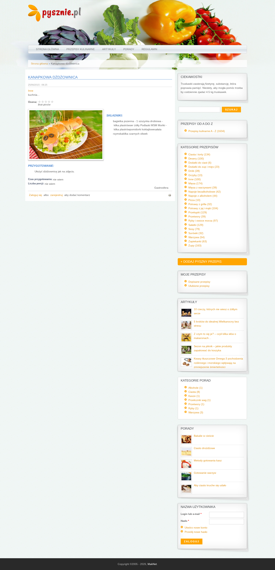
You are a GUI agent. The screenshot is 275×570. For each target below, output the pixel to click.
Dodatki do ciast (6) (199, 162)
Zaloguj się (35, 195)
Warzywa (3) (195, 412)
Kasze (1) (194, 395)
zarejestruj (56, 195)
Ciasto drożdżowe (204, 448)
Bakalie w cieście (204, 435)
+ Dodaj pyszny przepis (201, 261)
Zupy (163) (194, 245)
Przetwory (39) (197, 216)
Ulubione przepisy (199, 285)
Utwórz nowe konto (196, 527)
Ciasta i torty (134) (199, 154)
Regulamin (149, 49)
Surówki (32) (195, 233)
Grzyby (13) (195, 175)
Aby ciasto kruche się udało (210, 485)
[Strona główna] (34, 20)
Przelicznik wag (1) (199, 400)
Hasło (185, 521)
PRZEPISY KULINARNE (80, 49)
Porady (128, 49)
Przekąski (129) (197, 212)
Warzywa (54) (196, 237)
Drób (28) (194, 170)
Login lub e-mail (191, 514)
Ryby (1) (193, 408)
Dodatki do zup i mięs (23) (203, 166)
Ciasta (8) (194, 391)
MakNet (152, 564)
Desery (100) (196, 158)
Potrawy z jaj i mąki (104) (203, 208)
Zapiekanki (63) (197, 241)
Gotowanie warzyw (205, 472)
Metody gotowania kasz (208, 460)
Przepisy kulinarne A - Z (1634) (206, 131)
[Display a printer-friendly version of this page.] (169, 195)
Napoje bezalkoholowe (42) (204, 191)
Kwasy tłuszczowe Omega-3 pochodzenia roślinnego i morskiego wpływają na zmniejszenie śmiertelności (218, 362)
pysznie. (61, 12)
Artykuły (109, 49)
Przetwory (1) (196, 404)
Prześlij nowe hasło (196, 532)
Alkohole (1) (195, 387)
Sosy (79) (194, 229)
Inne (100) (194, 179)
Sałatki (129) (195, 224)
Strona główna (47, 49)
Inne (30, 90)
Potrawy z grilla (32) (200, 204)
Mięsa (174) (195, 183)
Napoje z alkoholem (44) (202, 195)
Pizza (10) (194, 200)
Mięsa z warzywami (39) (202, 187)
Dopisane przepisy (199, 281)
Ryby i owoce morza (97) (203, 220)
